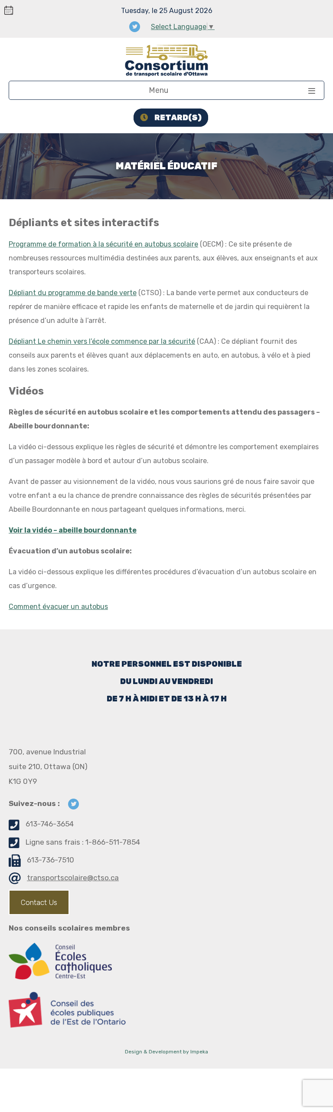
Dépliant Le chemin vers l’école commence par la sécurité (102, 341)
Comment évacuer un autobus (58, 606)
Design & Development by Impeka (166, 1052)
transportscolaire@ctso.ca (73, 877)
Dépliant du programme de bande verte (73, 293)
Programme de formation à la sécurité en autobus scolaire (103, 244)
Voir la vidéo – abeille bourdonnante (73, 530)
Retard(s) (178, 117)
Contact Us (39, 902)
